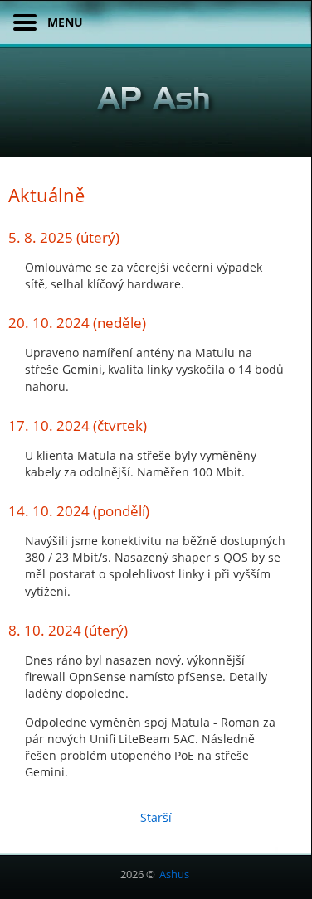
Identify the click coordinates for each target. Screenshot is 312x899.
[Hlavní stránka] (155, 105)
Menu (65, 22)
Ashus (174, 874)
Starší (156, 817)
